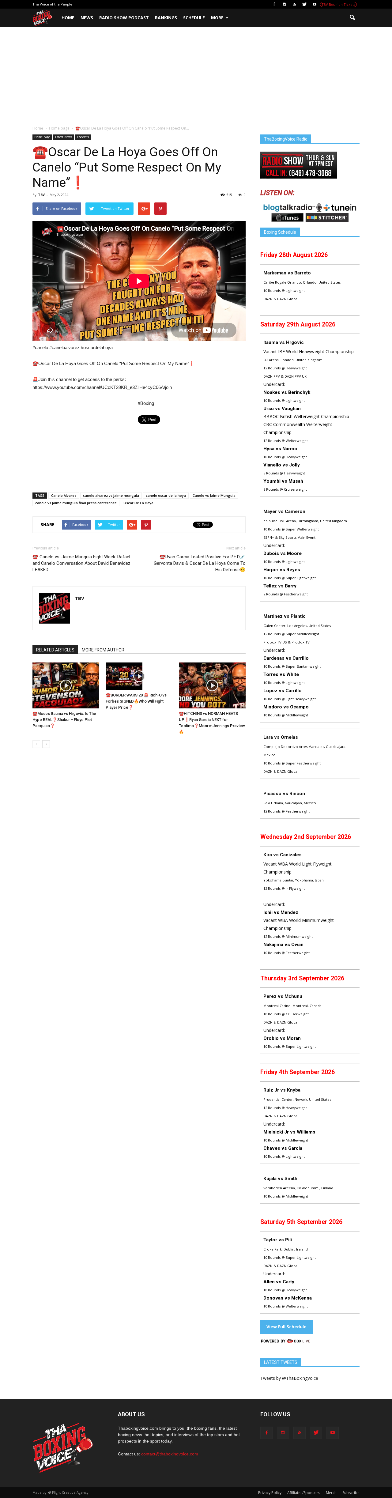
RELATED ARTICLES (55, 649)
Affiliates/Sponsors (303, 1492)
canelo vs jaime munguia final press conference (76, 502)
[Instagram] (284, 4)
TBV (41, 194)
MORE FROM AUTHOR (103, 649)
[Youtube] (314, 4)
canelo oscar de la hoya (166, 495)
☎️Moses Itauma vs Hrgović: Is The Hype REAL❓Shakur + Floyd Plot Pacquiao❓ (64, 719)
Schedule (194, 18)
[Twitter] (304, 4)
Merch (331, 1492)
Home (68, 18)
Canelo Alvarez (63, 495)
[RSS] (294, 4)
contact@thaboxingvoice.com (169, 1453)
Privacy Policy (269, 1492)
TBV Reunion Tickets (338, 4)
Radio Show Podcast (124, 18)
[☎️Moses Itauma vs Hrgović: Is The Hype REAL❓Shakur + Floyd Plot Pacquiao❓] (65, 685)
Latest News (63, 137)
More (217, 18)
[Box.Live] (285, 1342)
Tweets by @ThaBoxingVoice (289, 1378)
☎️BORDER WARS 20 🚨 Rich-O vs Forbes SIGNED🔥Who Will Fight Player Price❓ (136, 701)
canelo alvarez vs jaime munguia (111, 495)
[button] (352, 17)
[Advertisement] (196, 79)
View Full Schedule (286, 1327)
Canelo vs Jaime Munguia (214, 495)
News (87, 18)
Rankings (166, 18)
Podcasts (83, 137)
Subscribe (351, 1492)
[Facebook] (274, 4)
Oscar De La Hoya (138, 502)
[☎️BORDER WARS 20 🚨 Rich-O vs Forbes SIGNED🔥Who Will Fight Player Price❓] (139, 676)
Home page (42, 137)
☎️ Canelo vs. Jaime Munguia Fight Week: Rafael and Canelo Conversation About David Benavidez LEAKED (81, 563)
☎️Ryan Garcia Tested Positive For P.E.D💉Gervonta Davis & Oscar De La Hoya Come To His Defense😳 (200, 563)
